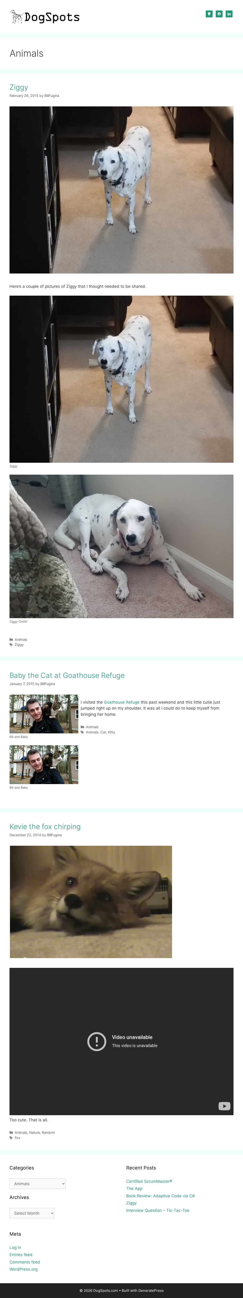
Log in (15, 1247)
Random (48, 1132)
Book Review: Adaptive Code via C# (160, 1196)
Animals (21, 639)
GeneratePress (151, 1290)
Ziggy (18, 87)
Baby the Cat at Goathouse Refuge (67, 675)
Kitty (111, 732)
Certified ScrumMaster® (149, 1181)
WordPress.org (23, 1269)
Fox (17, 1138)
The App (134, 1188)
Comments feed (24, 1262)
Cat (103, 732)
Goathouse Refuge (122, 702)
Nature (34, 1132)
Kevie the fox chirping (45, 826)
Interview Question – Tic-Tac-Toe (157, 1210)
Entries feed (21, 1254)
